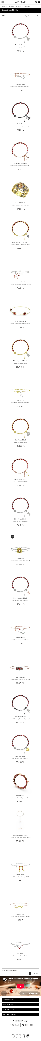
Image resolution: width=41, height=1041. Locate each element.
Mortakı (3, 6)
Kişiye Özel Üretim (8, 1000)
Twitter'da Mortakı (16, 1035)
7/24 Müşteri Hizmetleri (9, 1014)
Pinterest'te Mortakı (20, 1035)
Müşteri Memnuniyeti (9, 1009)
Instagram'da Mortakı (24, 1035)
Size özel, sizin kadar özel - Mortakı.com (20, 1)
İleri (38, 16)
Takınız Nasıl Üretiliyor (9, 1004)
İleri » (37, 973)
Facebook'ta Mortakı (13, 1035)
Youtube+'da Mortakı (27, 1035)
